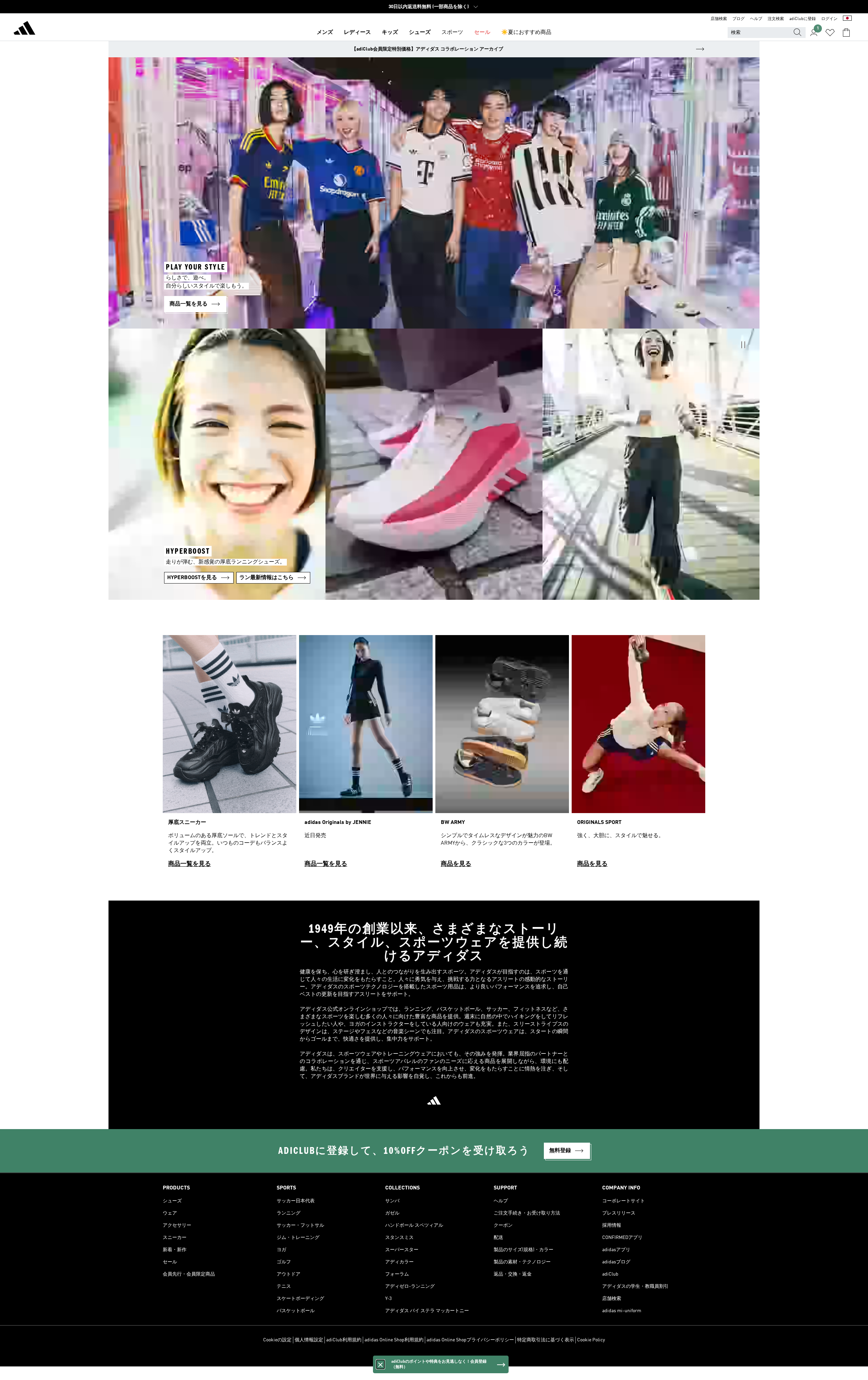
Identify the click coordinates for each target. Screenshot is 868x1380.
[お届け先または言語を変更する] (847, 19)
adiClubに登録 (802, 19)
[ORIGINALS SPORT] (638, 754)
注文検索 (776, 19)
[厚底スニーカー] (229, 754)
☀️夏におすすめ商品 (526, 32)
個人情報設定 (309, 1340)
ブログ (738, 19)
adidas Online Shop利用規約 (393, 1340)
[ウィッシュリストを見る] (830, 32)
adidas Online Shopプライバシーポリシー (470, 1340)
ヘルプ (756, 19)
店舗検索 (719, 19)
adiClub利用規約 (343, 1340)
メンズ (325, 32)
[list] (434, 754)
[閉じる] (380, 1364)
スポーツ (452, 32)
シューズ (420, 32)
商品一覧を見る (189, 864)
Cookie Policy (591, 1340)
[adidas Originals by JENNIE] (366, 754)
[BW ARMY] (502, 754)
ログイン (829, 19)
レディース (357, 32)
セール (482, 32)
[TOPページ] (24, 29)
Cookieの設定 (277, 1340)
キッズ (390, 32)
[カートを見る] (846, 32)
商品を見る (456, 864)
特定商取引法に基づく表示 (545, 1340)
